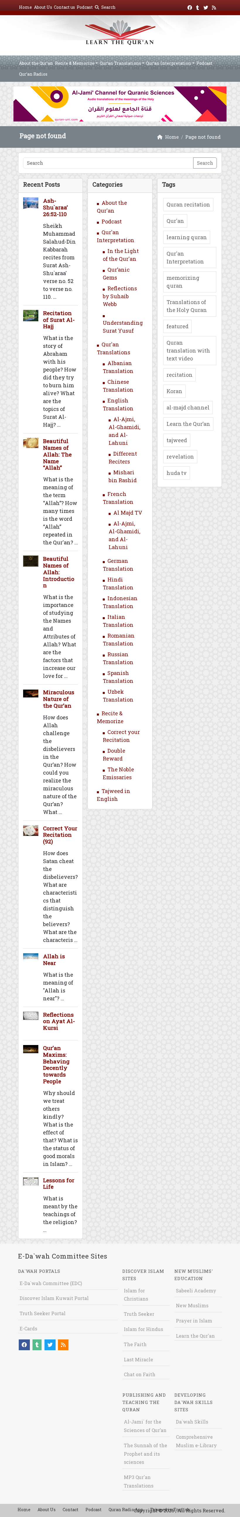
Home (25, 7)
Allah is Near (54, 959)
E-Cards (28, 1328)
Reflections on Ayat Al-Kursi (59, 1021)
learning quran (187, 237)
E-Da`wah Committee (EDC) (51, 1283)
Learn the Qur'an (195, 1336)
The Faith (135, 1344)
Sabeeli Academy (196, 1290)
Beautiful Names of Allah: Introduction (58, 572)
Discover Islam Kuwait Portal (54, 1298)
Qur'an (175, 220)
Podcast (85, 7)
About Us (43, 7)
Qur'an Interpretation (185, 257)
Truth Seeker (139, 1314)
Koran (174, 391)
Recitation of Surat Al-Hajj (59, 319)
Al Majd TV (127, 512)
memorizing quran (183, 281)
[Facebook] (190, 7)
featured (177, 326)
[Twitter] (206, 7)
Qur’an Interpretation (168, 63)
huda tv (177, 472)
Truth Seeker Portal (43, 1313)
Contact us (64, 7)
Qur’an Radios (33, 74)
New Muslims (192, 1305)
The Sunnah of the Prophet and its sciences (145, 1453)
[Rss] (214, 7)
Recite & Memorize (75, 63)
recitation (180, 374)
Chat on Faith (139, 1374)
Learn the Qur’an (188, 423)
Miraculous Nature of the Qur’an (58, 698)
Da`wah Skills (192, 1422)
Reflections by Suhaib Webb (120, 296)
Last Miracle (138, 1359)
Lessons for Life (58, 1183)
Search (108, 7)
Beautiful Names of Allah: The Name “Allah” (57, 454)
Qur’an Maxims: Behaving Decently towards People (56, 1064)
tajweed (177, 440)
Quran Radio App (126, 1509)
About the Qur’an (36, 63)
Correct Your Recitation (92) (60, 835)
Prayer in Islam (194, 1321)
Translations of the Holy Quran (187, 305)
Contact (70, 1509)
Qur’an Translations (120, 63)
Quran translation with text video (188, 350)
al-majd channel (188, 407)
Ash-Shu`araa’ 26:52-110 (55, 207)
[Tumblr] (198, 7)
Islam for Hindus (143, 1329)
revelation (180, 456)
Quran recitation (188, 204)
